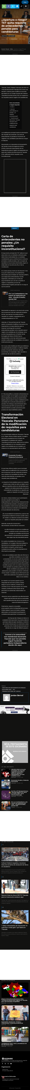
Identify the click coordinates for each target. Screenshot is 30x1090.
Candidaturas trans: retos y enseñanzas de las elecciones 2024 (14, 1044)
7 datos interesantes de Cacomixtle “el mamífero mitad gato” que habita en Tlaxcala (14, 927)
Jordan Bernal (14, 39)
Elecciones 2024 (6, 689)
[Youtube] (11, 1064)
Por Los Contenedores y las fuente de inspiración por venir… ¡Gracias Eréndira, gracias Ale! (18, 296)
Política (4, 35)
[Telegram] (17, 6)
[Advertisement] (15, 70)
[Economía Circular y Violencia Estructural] (5, 454)
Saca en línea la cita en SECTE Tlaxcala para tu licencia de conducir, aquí (14, 896)
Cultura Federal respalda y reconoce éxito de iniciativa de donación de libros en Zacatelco (14, 865)
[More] (26, 6)
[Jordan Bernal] (6, 697)
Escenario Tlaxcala (5, 49)
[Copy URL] (21, 6)
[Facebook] (8, 6)
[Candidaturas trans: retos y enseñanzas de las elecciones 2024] (15, 1034)
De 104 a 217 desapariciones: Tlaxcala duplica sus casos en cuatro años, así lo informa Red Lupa (19, 793)
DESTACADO (11, 35)
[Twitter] (13, 6)
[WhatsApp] (4, 6)
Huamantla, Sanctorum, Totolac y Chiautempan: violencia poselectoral (12, 1022)
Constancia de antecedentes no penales (14, 687)
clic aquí (17, 645)
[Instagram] (5, 1064)
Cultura (13, 807)
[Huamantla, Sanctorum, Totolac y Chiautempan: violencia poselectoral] (15, 1012)
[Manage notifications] (3, 1077)
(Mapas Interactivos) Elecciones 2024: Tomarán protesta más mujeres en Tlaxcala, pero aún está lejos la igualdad (14, 1000)
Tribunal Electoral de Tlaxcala (11, 691)
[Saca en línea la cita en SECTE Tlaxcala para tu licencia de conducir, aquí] (15, 886)
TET (14, 689)
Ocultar (12, 106)
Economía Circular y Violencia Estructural (16, 456)
